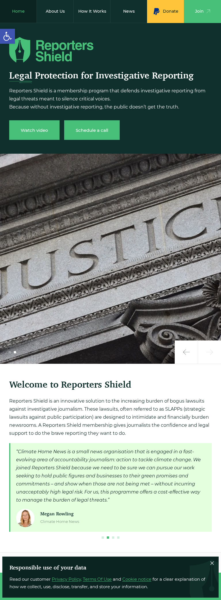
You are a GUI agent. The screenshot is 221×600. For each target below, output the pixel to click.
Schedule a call (92, 130)
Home (18, 11)
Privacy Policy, (67, 579)
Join (199, 11)
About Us (55, 11)
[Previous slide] (186, 352)
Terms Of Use (97, 579)
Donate (170, 11)
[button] (7, 36)
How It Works (92, 11)
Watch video (34, 130)
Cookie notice (136, 579)
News (129, 11)
